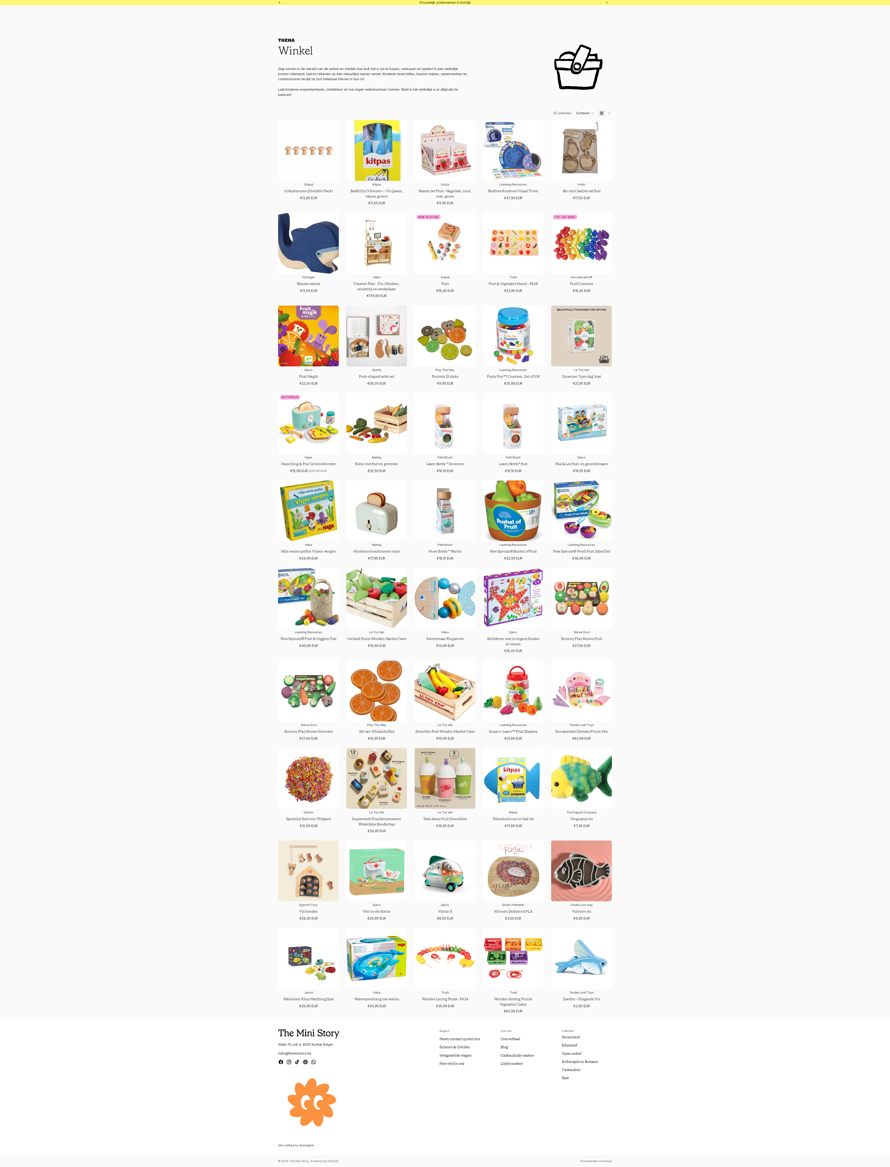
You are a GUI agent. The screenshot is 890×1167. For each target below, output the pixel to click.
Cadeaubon (571, 1069)
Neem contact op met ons (459, 1038)
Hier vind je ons (451, 1063)
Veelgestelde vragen (455, 1055)
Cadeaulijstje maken (517, 1055)
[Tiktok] (297, 1062)
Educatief (569, 1045)
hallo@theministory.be (295, 1053)
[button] (585, 113)
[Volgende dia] (537, 151)
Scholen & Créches (454, 1047)
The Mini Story (299, 1161)
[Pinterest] (305, 1062)
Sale (565, 1077)
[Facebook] (281, 1062)
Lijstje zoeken (512, 1063)
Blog (504, 1047)
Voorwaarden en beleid (596, 1161)
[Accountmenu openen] (865, 15)
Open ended (571, 1053)
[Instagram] (289, 1062)
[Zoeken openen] (851, 15)
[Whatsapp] (313, 1062)
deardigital (306, 1145)
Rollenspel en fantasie (580, 1061)
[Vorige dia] (490, 151)
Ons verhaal (510, 1038)
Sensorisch (571, 1037)
